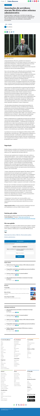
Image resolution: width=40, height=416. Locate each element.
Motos (15, 381)
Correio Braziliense (5, 339)
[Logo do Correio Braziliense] (13, 1)
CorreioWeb (30, 339)
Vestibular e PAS (16, 351)
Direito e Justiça (3, 363)
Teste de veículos (16, 377)
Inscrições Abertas (17, 364)
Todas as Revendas (17, 384)
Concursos (16, 358)
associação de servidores (10, 234)
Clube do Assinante (4, 367)
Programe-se (29, 352)
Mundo (2, 348)
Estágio (15, 345)
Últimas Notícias (16, 348)
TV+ (28, 356)
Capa (1, 341)
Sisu (14, 352)
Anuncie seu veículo (17, 374)
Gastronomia (29, 344)
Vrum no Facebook (17, 382)
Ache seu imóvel (3, 373)
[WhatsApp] (28, 1)
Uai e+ (28, 391)
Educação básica (16, 341)
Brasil (1, 345)
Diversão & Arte (3, 349)
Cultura (15, 349)
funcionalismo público (26, 234)
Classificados (4, 390)
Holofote (2, 355)
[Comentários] (13, 32)
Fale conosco (16, 356)
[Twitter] (32, 1)
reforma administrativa (10, 237)
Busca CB (2, 365)
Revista (28, 382)
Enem (15, 347)
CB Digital (2, 364)
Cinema (28, 350)
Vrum (15, 371)
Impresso (3, 360)
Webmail (28, 347)
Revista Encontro (31, 379)
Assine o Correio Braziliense (5, 368)
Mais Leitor (29, 357)
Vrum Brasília (29, 377)
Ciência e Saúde (3, 352)
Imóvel (2, 371)
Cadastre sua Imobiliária (4, 388)
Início (6, 24)
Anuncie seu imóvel (4, 374)
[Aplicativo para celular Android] (31, 400)
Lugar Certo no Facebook (4, 385)
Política (2, 344)
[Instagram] (34, 1)
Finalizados (15, 365)
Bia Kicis (19, 234)
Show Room (2, 381)
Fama (28, 341)
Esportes (2, 351)
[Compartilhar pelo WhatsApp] (18, 266)
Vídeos (15, 380)
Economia (10, 24)
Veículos (2, 394)
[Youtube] (36, 1)
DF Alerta (28, 373)
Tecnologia (2, 356)
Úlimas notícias (3, 378)
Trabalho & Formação (17, 344)
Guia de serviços (3, 380)
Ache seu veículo (16, 373)
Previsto (15, 361)
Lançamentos (3, 377)
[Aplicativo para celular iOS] (31, 397)
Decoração (2, 382)
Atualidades (29, 383)
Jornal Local (29, 374)
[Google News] (38, 1)
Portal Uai (28, 390)
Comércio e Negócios (4, 400)
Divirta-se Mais (31, 349)
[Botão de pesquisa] (5, 1)
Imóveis (2, 393)
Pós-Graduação (16, 355)
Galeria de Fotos (3, 384)
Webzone (28, 345)
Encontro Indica (29, 385)
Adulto (2, 397)
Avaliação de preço (17, 378)
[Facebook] (30, 1)
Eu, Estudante (17, 339)
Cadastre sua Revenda (17, 385)
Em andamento (16, 363)
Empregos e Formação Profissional (6, 396)
